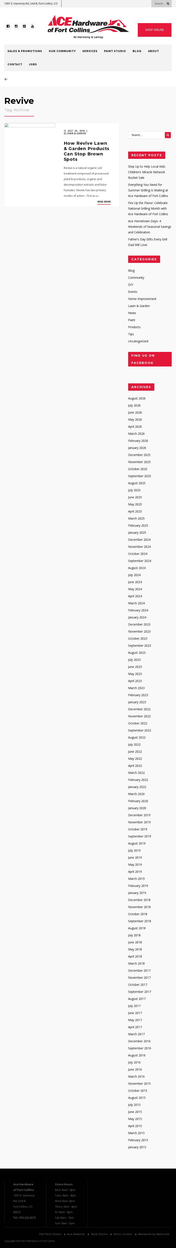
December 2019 (139, 815)
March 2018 (136, 963)
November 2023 (139, 631)
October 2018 (137, 914)
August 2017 (137, 999)
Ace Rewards (76, 1234)
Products (134, 327)
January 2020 (137, 808)
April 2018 (135, 956)
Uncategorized (138, 341)
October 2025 (137, 469)
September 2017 (139, 992)
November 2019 (139, 822)
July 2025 (134, 490)
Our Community (62, 51)
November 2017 (139, 977)
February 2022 (138, 780)
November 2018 (139, 907)
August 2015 (137, 1098)
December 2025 (139, 455)
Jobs (33, 64)
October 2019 (137, 829)
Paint (131, 320)
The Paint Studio (50, 1234)
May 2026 (135, 419)
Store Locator (123, 1234)
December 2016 (139, 1041)
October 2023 (137, 638)
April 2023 (135, 681)
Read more (104, 201)
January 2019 (137, 893)
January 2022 (137, 787)
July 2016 (134, 1062)
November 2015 (139, 1083)
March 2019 (136, 879)
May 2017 (135, 1020)
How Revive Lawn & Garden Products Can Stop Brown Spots (87, 151)
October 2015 (137, 1091)
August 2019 (137, 843)
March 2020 (136, 794)
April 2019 (135, 872)
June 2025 (135, 497)
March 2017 (136, 1034)
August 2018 (137, 928)
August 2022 (137, 737)
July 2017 (134, 1006)
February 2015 (138, 1140)
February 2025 (138, 525)
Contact (15, 64)
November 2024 (139, 547)
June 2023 (135, 667)
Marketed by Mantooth (154, 1234)
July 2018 (134, 935)
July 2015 (134, 1105)
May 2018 (135, 949)
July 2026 (134, 405)
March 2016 (136, 1076)
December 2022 (139, 709)
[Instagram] (16, 26)
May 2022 (135, 759)
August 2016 (137, 1055)
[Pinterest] (24, 26)
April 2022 (135, 766)
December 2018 (139, 900)
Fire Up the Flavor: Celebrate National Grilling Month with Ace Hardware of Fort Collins (148, 208)
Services (89, 51)
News (132, 313)
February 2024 (138, 610)
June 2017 (135, 1013)
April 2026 (135, 426)
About (153, 51)
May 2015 (135, 1119)
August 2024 (137, 568)
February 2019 (138, 886)
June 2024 (135, 582)
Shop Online (99, 1234)
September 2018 (139, 921)
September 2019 (139, 836)
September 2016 (139, 1048)
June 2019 (135, 857)
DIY (130, 285)
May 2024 (135, 589)
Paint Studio (115, 51)
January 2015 (137, 1147)
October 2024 (137, 554)
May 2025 (135, 504)
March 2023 (136, 688)
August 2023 (137, 653)
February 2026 (138, 441)
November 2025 (139, 462)
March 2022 (136, 773)
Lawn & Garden (76, 133)
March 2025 (136, 518)
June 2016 (135, 1069)
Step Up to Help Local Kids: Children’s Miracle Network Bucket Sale (147, 172)
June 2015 (135, 1112)
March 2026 (136, 434)
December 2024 (139, 540)
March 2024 (136, 603)
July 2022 (134, 744)
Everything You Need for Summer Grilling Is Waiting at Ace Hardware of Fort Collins (148, 190)
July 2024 (134, 575)
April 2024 (135, 596)
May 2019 (135, 864)
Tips (131, 334)
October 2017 (137, 985)
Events (132, 292)
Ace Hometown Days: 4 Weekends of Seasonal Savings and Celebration (149, 226)
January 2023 (137, 702)
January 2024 (137, 617)
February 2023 (138, 695)
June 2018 (135, 942)
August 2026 (137, 398)
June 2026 (135, 412)
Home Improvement (142, 299)
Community (136, 278)
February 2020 (138, 801)
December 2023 (139, 624)
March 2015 (136, 1133)
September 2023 (139, 645)
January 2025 (137, 532)
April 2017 (135, 1027)
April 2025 (135, 511)
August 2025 (137, 483)
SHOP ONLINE (154, 29)
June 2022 (135, 751)
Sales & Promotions (25, 51)
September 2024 (139, 561)
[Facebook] (8, 26)
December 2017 (139, 970)
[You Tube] (32, 26)
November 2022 (139, 716)
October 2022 (137, 723)
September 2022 (139, 730)
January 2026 (137, 448)
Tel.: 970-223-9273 (24, 1218)
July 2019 (134, 850)
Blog (137, 51)
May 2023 (135, 674)
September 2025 (139, 476)
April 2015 (135, 1126)
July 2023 (134, 660)
